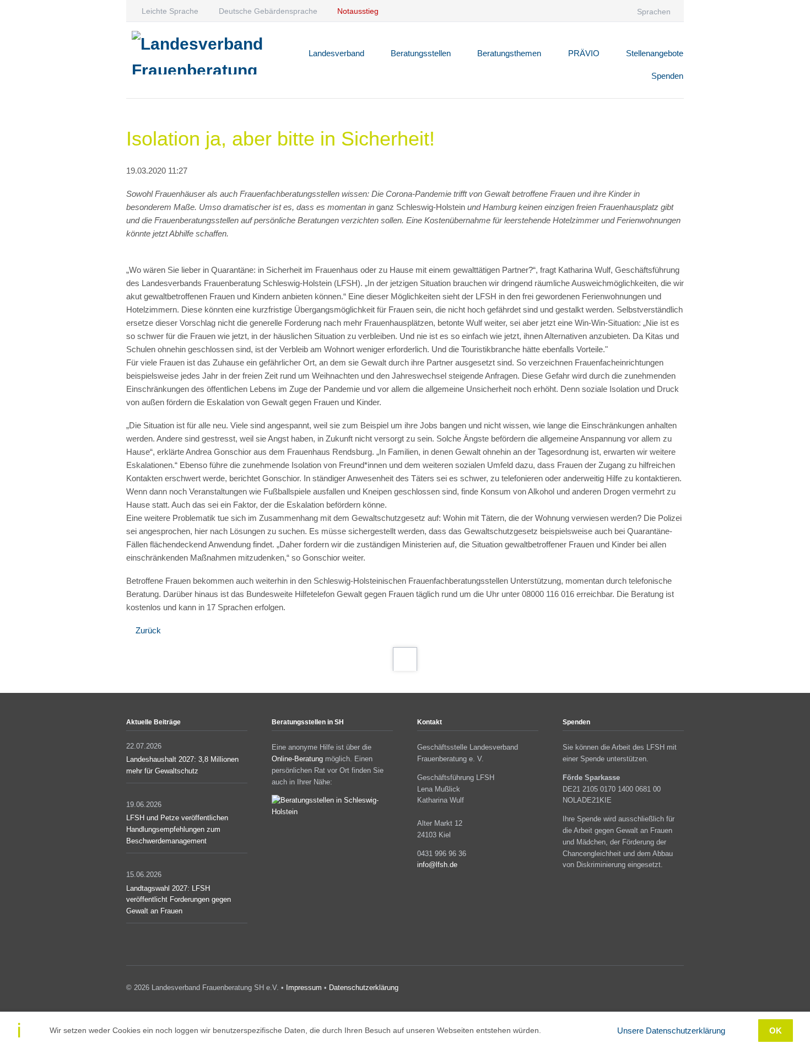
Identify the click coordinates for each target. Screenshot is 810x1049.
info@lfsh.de (437, 864)
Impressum (304, 987)
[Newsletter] (614, 10)
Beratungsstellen (421, 53)
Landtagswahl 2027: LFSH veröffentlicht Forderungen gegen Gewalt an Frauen (178, 900)
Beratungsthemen (509, 53)
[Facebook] (571, 10)
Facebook (647, 989)
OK (775, 1030)
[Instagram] (592, 10)
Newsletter (679, 989)
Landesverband (336, 53)
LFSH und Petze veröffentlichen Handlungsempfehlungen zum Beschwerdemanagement (177, 829)
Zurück (148, 630)
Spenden (667, 75)
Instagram (663, 989)
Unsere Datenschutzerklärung (671, 1030)
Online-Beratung (297, 759)
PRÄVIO (584, 53)
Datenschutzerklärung (363, 987)
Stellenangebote (654, 53)
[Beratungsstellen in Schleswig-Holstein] (332, 812)
